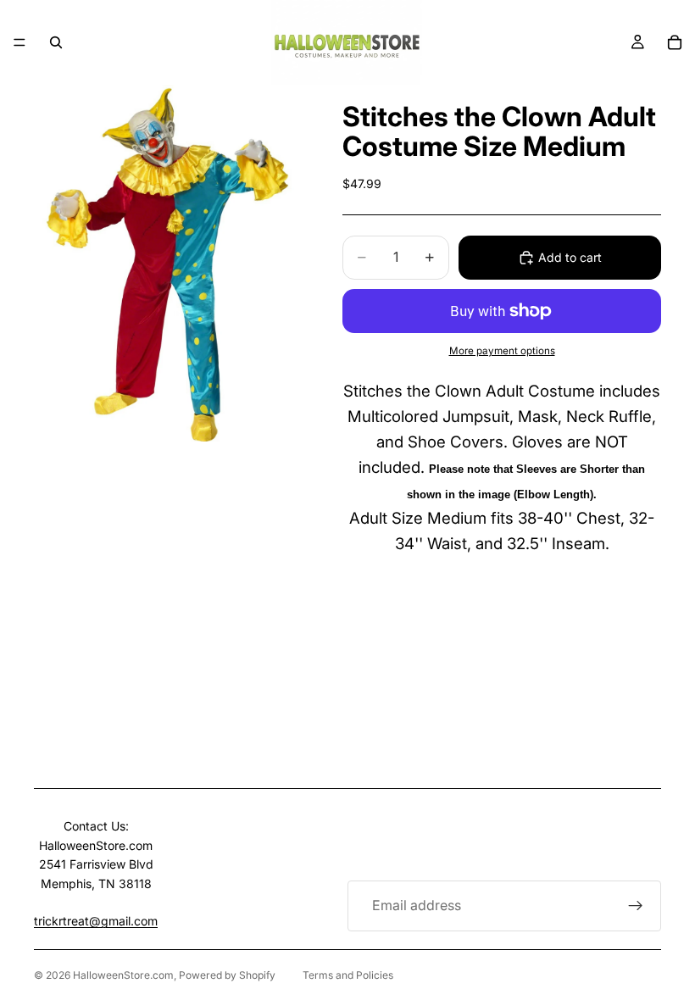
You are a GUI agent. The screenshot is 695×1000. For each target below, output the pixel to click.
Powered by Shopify (227, 975)
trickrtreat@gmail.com (96, 921)
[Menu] (19, 42)
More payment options (502, 351)
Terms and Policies (348, 975)
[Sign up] (635, 906)
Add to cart (570, 257)
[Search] (56, 42)
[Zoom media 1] (168, 263)
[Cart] (674, 42)
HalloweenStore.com (123, 975)
